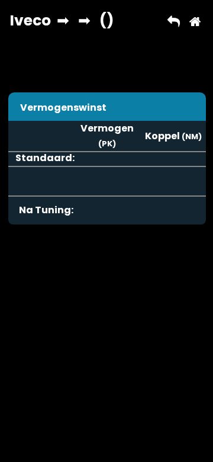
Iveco (30, 20)
